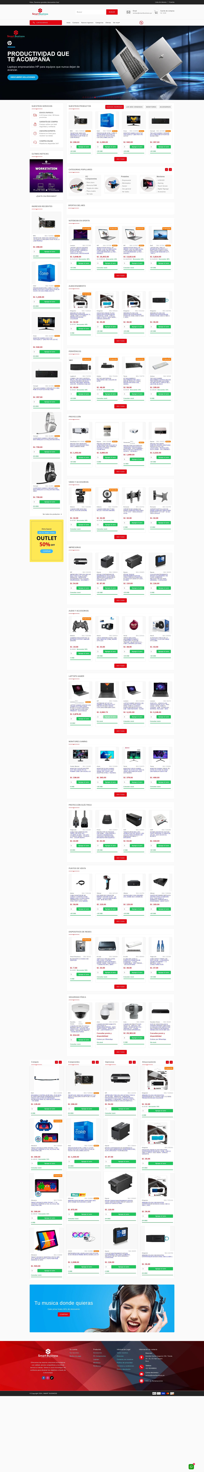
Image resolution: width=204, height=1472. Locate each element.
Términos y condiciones (125, 1366)
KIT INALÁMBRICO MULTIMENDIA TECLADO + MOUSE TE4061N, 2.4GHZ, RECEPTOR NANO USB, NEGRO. (132, 381)
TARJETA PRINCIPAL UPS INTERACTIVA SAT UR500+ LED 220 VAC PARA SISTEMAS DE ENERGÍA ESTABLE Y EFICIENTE (133, 834)
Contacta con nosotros (125, 1359)
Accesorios (162, 192)
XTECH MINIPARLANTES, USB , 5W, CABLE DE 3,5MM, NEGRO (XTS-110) (107, 639)
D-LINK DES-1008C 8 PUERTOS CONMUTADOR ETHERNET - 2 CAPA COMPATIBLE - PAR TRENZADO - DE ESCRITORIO (133, 961)
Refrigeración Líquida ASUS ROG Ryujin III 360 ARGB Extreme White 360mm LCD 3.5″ (83, 1254)
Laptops (96, 1359)
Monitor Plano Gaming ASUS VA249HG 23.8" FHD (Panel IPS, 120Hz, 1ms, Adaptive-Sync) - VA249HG (106, 771)
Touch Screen (163, 186)
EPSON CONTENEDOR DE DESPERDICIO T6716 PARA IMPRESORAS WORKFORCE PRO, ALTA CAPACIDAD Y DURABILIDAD (106, 577)
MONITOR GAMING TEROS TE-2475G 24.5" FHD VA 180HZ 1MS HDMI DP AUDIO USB (160, 770)
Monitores (97, 1362)
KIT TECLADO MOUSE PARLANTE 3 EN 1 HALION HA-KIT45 (107, 380)
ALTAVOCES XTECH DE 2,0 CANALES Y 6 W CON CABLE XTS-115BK (159, 639)
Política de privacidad (124, 1362)
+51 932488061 (151, 1368)
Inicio (68, 22)
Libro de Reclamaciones (154, 1381)
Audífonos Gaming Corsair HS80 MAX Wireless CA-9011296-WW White (46, 439)
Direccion (120, 1356)
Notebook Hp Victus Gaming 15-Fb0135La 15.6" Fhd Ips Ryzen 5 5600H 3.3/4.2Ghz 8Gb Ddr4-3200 (106, 705)
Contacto (76, 22)
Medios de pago (75, 1356)
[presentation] (9, 62)
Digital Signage (163, 189)
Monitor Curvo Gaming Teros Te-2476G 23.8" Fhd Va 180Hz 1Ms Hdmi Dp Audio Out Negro (133, 771)
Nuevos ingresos (87, 22)
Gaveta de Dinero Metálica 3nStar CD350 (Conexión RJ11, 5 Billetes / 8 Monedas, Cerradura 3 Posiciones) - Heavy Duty (160, 898)
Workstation (126, 183)
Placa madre (91, 191)
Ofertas (108, 22)
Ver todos (125, 192)
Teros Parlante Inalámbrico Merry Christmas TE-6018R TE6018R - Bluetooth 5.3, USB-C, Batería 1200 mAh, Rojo (132, 640)
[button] (46, 22)
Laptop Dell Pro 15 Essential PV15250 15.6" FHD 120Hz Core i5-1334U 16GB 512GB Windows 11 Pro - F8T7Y (160, 250)
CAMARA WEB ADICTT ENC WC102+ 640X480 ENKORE (106, 510)
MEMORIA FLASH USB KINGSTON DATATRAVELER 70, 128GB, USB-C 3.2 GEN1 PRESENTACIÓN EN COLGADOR (80, 315)
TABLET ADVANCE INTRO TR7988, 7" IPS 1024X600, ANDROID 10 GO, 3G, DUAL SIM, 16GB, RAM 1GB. (45, 1149)
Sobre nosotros (122, 1353)
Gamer (124, 186)
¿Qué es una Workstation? (46, 196)
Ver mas (116, 22)
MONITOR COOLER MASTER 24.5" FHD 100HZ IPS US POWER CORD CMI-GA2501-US (80, 770)
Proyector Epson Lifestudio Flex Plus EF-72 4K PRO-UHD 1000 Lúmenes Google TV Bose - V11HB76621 (107, 446)
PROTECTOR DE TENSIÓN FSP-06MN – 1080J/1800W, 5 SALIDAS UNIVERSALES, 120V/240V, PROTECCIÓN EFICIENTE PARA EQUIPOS (106, 834)
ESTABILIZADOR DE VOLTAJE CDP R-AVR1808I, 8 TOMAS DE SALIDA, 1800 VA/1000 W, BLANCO (160, 834)
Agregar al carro (49, 251)
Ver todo (120, 159)
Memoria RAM (92, 185)
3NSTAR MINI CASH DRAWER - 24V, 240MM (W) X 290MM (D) (133, 896)
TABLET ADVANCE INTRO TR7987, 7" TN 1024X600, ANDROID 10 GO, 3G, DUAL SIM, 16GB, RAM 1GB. (45, 1204)
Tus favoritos (74, 1353)
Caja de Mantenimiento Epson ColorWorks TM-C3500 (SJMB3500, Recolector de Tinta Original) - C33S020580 (159, 577)
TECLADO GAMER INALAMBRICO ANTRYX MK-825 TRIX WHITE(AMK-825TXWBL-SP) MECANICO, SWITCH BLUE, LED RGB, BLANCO (160, 381)
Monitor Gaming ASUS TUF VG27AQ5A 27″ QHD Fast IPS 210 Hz (45, 339)
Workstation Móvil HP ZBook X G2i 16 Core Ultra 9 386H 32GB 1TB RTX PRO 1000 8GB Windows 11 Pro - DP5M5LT (106, 250)
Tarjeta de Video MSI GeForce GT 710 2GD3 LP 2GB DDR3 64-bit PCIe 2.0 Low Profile (46, 239)
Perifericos (97, 1366)
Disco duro (90, 182)
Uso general (126, 189)
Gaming (160, 183)
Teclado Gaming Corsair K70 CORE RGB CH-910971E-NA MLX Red (46, 389)
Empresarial (126, 180)
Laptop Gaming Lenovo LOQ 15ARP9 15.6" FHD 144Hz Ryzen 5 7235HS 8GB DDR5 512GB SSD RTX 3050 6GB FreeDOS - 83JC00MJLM (80, 708)
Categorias (99, 22)
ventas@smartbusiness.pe (155, 1375)
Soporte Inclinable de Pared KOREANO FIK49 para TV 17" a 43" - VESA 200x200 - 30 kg (133, 511)
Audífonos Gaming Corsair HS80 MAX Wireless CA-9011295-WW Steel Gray (46, 490)
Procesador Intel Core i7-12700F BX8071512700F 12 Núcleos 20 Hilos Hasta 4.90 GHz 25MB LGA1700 (46, 289)
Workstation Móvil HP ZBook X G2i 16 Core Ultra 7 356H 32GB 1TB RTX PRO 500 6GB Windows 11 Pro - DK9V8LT (133, 250)
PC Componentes (99, 1356)
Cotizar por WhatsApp (105, 1039)
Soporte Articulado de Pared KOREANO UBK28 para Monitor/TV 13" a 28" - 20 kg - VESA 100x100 (160, 511)
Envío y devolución (123, 1369)
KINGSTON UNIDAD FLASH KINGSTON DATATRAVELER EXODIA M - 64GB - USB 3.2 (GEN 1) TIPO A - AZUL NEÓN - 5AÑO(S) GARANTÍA (106, 315)
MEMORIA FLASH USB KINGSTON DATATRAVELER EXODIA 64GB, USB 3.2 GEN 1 (160, 314)
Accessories (97, 1353)
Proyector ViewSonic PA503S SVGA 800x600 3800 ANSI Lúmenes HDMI (79, 445)
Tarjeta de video (92, 188)
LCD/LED (161, 180)
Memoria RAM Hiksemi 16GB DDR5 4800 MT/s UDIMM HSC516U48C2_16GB (82, 1201)
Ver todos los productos (51, 514)
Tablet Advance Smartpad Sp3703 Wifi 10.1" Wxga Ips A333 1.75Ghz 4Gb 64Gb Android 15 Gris (45, 1259)
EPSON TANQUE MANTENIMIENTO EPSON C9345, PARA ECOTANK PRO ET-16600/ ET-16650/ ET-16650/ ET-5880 (133, 577)
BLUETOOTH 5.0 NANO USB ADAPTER (79, 959)
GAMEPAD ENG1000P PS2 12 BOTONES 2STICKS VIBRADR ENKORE (79, 639)
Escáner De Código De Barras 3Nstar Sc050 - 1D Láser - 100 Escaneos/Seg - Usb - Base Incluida (107, 897)
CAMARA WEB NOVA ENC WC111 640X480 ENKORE (78, 510)
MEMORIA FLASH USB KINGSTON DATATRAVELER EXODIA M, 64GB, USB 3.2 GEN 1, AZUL (133, 315)
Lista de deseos (161, 2)
